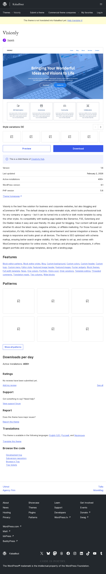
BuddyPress (10, 541)
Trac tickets (11, 465)
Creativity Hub (37, 159)
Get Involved (86, 502)
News (23, 271)
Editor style (27, 267)
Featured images (63, 267)
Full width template (11, 271)
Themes (6, 12)
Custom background (56, 263)
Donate (85, 512)
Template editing (83, 271)
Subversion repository (16, 458)
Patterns (33, 517)
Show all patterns (13, 347)
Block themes (93, 267)
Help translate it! (74, 20)
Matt (6, 531)
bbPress (8, 536)
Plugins (32, 512)
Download (78, 148)
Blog (44, 263)
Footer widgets (79, 267)
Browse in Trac (13, 461)
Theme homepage (11, 196)
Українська (79, 435)
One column (32, 271)
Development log (14, 455)
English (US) (54, 435)
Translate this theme (12, 441)
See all (100, 385)
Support (58, 507)
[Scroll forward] (100, 127)
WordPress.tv (62, 517)
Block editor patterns (12, 263)
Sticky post (53, 271)
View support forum (12, 403)
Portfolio (43, 271)
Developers (60, 512)
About (6, 502)
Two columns (36, 274)
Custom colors (73, 263)
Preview (26, 148)
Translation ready (21, 274)
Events (83, 507)
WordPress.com (12, 526)
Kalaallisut (14, 553)
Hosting (7, 512)
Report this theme (11, 422)
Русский (65, 435)
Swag (84, 517)
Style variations (67, 271)
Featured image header (43, 267)
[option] (18, 301)
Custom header (88, 263)
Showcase (34, 502)
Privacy (6, 517)
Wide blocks (49, 274)
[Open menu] (101, 4)
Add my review (9, 385)
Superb (10, 40)
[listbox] (53, 315)
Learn (57, 502)
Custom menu (14, 267)
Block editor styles (31, 263)
